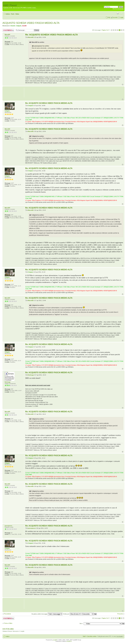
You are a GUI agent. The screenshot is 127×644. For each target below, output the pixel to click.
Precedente (7, 614)
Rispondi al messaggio (5, 30)
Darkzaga (31, 375)
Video (17, 14)
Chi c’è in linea (8, 629)
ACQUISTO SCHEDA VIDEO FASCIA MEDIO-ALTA (30, 23)
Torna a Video (8, 623)
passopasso (31, 528)
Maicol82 (30, 37)
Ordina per (66, 614)
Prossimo (120, 614)
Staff (84, 636)
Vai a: (81, 623)
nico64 (24, 25)
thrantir (12, 25)
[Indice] (4, 2)
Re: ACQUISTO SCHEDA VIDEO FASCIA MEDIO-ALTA (51, 35)
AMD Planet (10, 5)
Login (121, 17)
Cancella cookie (91, 636)
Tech (12, 14)
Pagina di (105, 30)
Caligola (18, 25)
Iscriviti (115, 17)
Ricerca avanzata (118, 9)
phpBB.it (69, 641)
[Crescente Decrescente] (89, 614)
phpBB (55, 640)
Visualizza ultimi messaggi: (39, 614)
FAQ (109, 17)
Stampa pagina (117, 13)
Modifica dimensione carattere (121, 13)
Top (122, 84)
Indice (8, 14)
